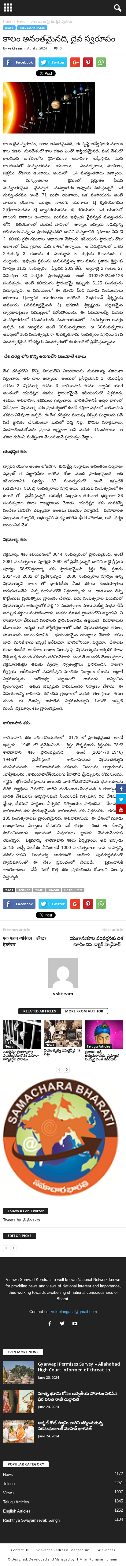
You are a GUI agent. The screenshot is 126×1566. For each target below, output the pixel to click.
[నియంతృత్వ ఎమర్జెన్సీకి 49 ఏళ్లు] (63, 1033)
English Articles (17, 1511)
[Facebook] (51, 1324)
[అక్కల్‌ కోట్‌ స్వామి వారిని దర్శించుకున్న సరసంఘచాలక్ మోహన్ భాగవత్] (18, 1431)
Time (39, 890)
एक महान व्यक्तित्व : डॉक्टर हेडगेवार (24, 941)
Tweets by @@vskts (21, 1220)
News (9, 28)
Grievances (105, 1550)
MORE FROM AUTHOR (84, 1011)
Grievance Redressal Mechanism (62, 1550)
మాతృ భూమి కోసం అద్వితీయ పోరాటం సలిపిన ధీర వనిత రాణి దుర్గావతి (77, 1396)
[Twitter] (63, 1324)
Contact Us (19, 1550)
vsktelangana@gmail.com (74, 1311)
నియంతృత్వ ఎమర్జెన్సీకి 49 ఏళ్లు (62, 1052)
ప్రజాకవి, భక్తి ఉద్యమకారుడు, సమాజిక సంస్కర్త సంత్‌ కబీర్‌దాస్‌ (102, 1055)
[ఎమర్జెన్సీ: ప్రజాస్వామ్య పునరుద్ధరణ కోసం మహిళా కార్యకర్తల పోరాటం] (22, 1034)
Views (8, 1493)
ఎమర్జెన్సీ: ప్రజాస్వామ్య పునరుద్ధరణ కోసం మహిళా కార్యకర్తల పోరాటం (21, 1055)
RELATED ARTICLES (39, 1011)
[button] (116, 8)
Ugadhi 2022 (73, 890)
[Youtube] (75, 1324)
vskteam (15, 48)
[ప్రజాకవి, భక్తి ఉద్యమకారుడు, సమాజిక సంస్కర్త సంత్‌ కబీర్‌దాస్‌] (104, 1034)
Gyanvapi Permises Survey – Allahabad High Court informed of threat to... (79, 1367)
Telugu (9, 1483)
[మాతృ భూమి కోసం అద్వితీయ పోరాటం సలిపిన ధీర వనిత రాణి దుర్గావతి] (18, 1401)
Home (7, 21)
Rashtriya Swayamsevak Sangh (31, 1520)
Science (24, 890)
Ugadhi (53, 890)
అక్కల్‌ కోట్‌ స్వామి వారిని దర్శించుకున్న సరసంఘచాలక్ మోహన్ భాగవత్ (70, 1425)
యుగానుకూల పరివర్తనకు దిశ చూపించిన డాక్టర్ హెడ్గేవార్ (96, 941)
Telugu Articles (32, 28)
